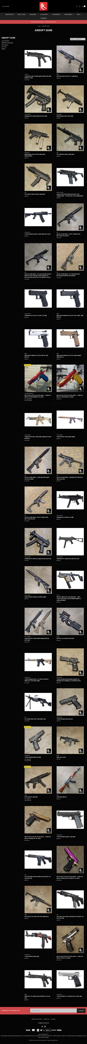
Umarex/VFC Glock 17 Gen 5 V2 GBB (36, 315)
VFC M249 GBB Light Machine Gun (35, 719)
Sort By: (72, 39)
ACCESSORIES (44, 14)
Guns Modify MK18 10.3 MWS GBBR (35, 597)
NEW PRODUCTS (10, 14)
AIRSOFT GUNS (21, 14)
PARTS (78, 14)
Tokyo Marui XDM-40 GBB (33, 757)
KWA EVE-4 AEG (61, 757)
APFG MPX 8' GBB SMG (31, 797)
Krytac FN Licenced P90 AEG (65, 638)
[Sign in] (79, 6)
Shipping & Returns (37, 1019)
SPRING (3, 49)
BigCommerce (55, 1040)
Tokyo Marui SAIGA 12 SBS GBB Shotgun (37, 234)
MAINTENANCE (68, 14)
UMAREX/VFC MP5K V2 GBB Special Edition (38, 558)
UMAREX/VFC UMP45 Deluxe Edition (68, 558)
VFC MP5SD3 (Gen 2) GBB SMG (65, 154)
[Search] (76, 6)
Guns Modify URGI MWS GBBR (66, 436)
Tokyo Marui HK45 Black (65, 719)
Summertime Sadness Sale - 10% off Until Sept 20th (43, 22)
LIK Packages (5, 45)
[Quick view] (50, 46)
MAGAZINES (33, 14)
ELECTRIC (4, 47)
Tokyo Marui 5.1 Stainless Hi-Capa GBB (69, 996)
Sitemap (53, 1019)
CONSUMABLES (56, 14)
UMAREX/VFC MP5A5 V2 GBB (65, 517)
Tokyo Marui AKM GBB (32, 956)
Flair (46, 1040)
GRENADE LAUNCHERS (7, 43)
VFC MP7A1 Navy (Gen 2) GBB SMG (35, 194)
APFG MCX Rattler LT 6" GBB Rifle (67, 76)
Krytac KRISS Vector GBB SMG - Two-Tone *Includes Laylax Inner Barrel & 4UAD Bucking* (69, 598)
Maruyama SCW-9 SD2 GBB (65, 116)
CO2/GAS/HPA (5, 41)
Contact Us (46, 1019)
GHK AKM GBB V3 (62, 797)
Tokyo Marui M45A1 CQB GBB (66, 836)
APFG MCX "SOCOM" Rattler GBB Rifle (37, 916)
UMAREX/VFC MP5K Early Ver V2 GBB (36, 116)
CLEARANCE (43, 18)
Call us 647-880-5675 (43, 1034)
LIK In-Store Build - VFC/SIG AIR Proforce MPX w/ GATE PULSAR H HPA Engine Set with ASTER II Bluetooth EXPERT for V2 (38, 275)
